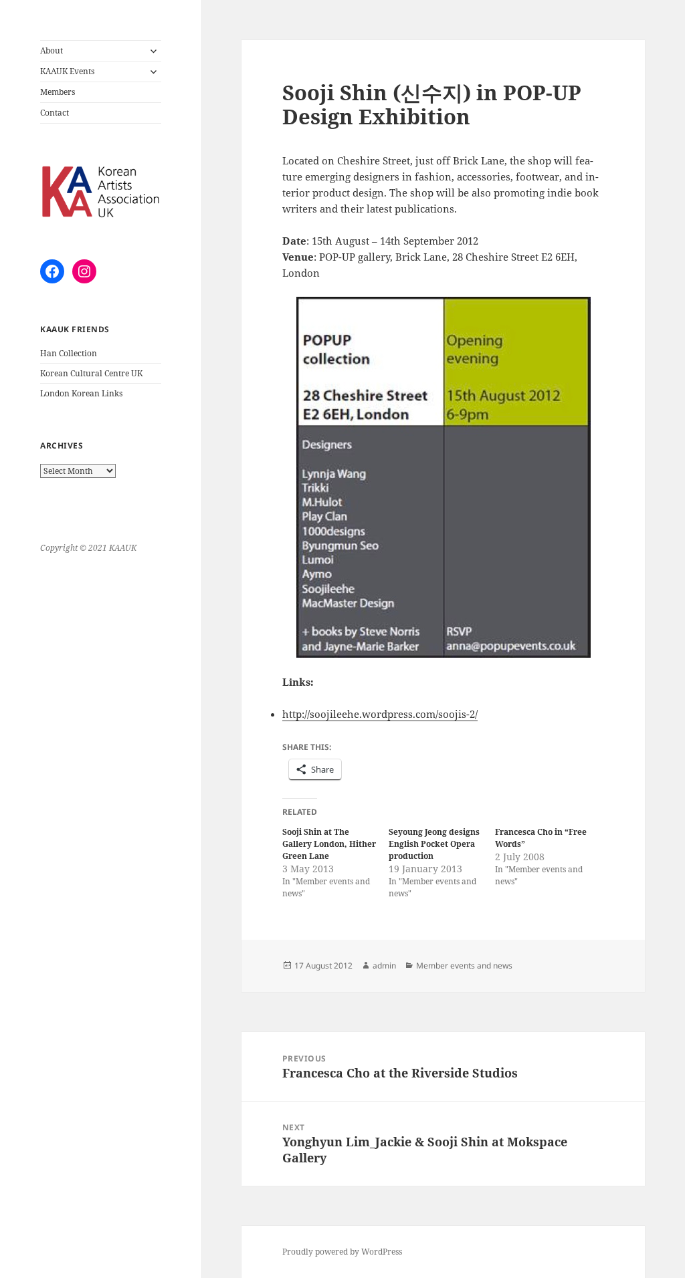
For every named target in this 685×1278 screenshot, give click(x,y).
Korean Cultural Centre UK (91, 373)
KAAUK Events (67, 71)
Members (57, 92)
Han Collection (68, 353)
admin (384, 965)
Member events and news (464, 965)
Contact (54, 112)
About (51, 50)
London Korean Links (81, 393)
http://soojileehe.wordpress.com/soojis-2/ (380, 714)
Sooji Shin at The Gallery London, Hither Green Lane (329, 844)
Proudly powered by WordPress (342, 1251)
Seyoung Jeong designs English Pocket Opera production (434, 844)
